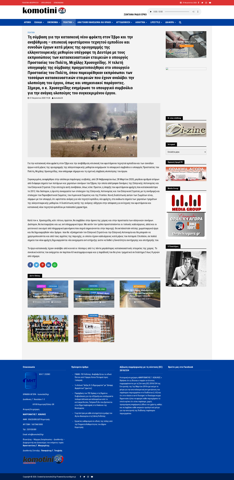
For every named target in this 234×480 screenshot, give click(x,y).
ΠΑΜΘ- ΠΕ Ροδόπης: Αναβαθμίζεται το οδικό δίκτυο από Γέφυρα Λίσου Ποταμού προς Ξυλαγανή (140, 293)
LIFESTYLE (155, 22)
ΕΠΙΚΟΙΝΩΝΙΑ (58, 3)
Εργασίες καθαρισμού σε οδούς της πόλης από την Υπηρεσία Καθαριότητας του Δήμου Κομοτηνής (94, 424)
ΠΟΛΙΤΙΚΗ (67, 22)
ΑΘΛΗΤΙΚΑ (140, 22)
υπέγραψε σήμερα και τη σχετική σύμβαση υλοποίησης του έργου (95, 171)
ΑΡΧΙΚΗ (27, 22)
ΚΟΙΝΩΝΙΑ (47, 290)
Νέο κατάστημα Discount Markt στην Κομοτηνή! (94, 298)
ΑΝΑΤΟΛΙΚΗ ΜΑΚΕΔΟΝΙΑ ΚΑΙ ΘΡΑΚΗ (94, 22)
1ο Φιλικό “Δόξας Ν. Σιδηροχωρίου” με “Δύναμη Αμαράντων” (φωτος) (48, 327)
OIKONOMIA (52, 22)
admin (104, 302)
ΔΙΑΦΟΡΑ (169, 22)
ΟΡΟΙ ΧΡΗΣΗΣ (46, 3)
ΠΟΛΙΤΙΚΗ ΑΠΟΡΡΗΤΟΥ (30, 3)
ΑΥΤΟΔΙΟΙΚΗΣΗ (123, 22)
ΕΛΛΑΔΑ (38, 22)
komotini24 (58, 98)
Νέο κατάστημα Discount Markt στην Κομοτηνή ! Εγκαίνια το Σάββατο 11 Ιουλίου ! (48, 296)
